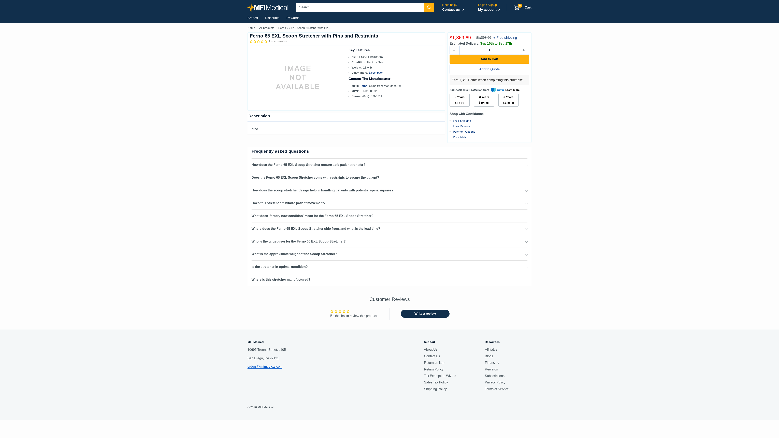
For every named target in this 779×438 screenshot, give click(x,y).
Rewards (292, 18)
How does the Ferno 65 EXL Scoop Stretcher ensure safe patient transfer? (308, 164)
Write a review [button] (425, 313)
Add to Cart (489, 59)
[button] (259, 41)
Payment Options (464, 131)
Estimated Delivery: (464, 43)
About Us (430, 349)
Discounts (272, 18)
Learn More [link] (512, 89)
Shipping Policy (435, 389)
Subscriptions (495, 376)
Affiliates (491, 349)
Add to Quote (489, 69)
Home (251, 27)
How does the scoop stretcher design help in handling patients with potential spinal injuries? (323, 190)
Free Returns (461, 126)
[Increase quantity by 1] (524, 50)
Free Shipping (462, 120)
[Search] (429, 7)
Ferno (364, 85)
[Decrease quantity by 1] (454, 50)
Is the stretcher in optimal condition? (280, 266)
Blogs (489, 356)
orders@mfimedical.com (264, 366)
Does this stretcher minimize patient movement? (289, 203)
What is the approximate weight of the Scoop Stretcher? (294, 254)
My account (487, 10)
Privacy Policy (495, 382)
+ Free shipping (505, 38)
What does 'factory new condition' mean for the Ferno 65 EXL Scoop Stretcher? (312, 216)
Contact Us (432, 356)
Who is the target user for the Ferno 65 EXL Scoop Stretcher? (299, 241)
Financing (492, 362)
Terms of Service (497, 389)
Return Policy (433, 369)
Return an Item (434, 362)
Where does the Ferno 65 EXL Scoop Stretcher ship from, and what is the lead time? (316, 228)
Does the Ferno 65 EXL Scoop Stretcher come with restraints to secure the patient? (315, 177)
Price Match (460, 137)
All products (266, 27)
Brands (252, 18)
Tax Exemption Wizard (440, 376)
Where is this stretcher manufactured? (281, 279)
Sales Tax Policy (436, 382)
